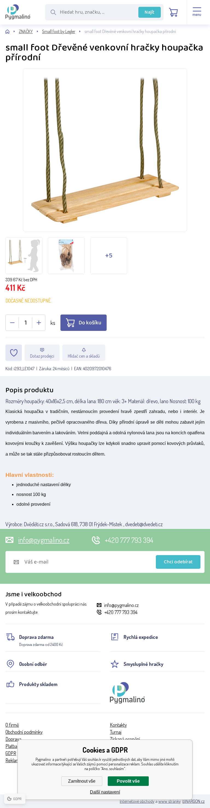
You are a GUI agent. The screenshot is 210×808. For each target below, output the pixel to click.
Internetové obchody (137, 801)
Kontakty (118, 725)
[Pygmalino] (12, 31)
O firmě (12, 725)
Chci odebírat (178, 562)
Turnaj (115, 732)
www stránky (169, 801)
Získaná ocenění (125, 739)
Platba (11, 746)
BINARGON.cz (193, 801)
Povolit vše (128, 781)
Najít (149, 12)
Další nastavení (105, 792)
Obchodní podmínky (24, 732)
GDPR (10, 753)
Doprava (13, 739)
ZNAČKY (26, 31)
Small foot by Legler (58, 31)
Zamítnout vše (81, 781)
